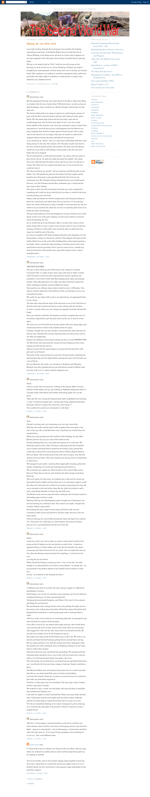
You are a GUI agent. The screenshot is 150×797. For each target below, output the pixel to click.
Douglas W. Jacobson (101, 136)
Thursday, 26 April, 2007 (38, 257)
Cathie (94, 100)
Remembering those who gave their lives (107, 49)
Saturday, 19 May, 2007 (37, 773)
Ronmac (94, 112)
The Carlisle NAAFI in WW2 (102, 81)
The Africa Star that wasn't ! (102, 71)
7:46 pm (54, 84)
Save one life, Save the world (102, 87)
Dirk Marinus (97, 115)
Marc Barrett (97, 133)
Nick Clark (96, 118)
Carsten (95, 107)
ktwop (94, 120)
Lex (92, 141)
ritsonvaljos (34, 744)
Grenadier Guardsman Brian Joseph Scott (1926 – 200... (105, 44)
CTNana (94, 128)
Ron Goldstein (98, 146)
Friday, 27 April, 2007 (37, 411)
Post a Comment (35, 779)
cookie (94, 138)
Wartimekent (97, 102)
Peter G (95, 105)
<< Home (30, 783)
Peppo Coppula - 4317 (100, 84)
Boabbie (95, 110)
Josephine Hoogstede (101, 125)
